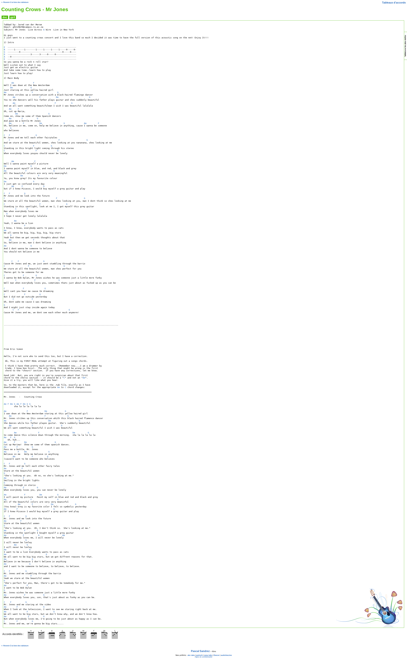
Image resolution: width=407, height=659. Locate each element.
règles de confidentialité (203, 657)
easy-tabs (208, 655)
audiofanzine (226, 655)
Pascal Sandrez (200, 651)
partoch (199, 655)
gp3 (12, 17)
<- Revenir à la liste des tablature (14, 2)
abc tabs (191, 655)
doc (5, 17)
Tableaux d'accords (394, 2)
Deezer (216, 655)
